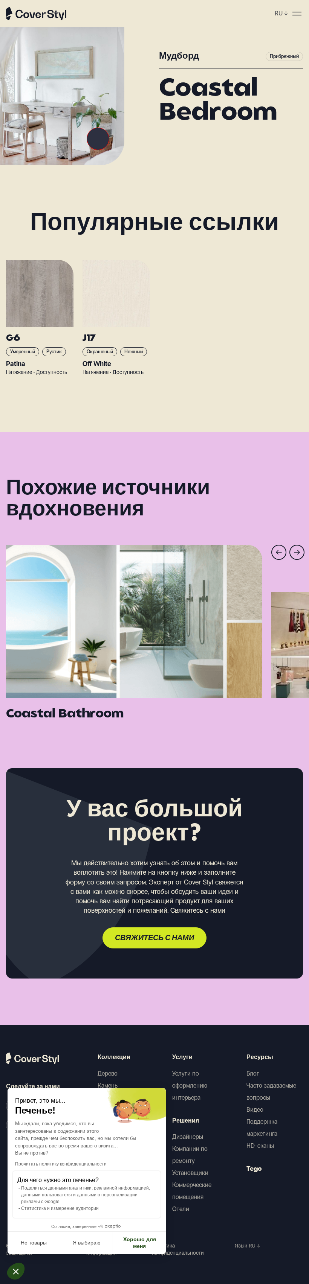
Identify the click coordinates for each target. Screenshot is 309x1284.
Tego (254, 1169)
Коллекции (114, 1058)
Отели (180, 1209)
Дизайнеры (187, 1136)
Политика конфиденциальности (178, 1250)
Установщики (190, 1172)
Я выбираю (87, 1243)
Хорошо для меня (139, 1242)
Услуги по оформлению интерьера (189, 1085)
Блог (252, 1073)
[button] (16, 1271)
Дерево (108, 1073)
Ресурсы (259, 1058)
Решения (185, 1121)
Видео (254, 1109)
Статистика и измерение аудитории (60, 1208)
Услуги (182, 1058)
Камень (108, 1085)
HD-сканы (260, 1145)
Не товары (34, 1243)
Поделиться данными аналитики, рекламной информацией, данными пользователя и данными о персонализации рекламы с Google (85, 1194)
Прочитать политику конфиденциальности (61, 1164)
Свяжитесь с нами (154, 938)
